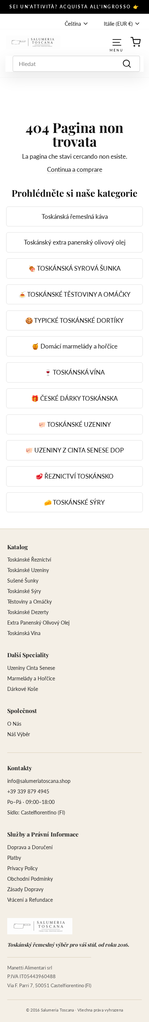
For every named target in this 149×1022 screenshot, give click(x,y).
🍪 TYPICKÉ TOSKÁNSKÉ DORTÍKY (74, 320)
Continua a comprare (74, 169)
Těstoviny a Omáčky (29, 601)
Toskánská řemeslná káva (75, 216)
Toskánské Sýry (24, 591)
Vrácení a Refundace (30, 900)
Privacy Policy (22, 868)
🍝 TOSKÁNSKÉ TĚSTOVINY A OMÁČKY (74, 294)
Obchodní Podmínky (30, 879)
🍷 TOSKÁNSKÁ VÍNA (74, 372)
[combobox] (76, 64)
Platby (14, 858)
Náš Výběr (18, 734)
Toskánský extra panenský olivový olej (74, 242)
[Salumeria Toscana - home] (39, 926)
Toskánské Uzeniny (28, 570)
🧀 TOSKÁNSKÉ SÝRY (74, 502)
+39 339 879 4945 (28, 791)
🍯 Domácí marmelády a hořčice (74, 346)
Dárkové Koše (22, 689)
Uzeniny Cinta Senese (31, 668)
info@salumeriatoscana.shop (39, 781)
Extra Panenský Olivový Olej (38, 623)
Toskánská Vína (24, 633)
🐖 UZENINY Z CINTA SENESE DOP (74, 450)
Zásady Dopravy (25, 889)
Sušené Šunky (22, 580)
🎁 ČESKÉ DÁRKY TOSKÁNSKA (74, 398)
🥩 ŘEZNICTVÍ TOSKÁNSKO (74, 476)
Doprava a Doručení (29, 847)
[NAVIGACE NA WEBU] (117, 42)
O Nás (14, 724)
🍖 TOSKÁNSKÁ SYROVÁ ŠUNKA (74, 268)
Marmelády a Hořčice (31, 678)
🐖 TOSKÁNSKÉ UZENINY (74, 424)
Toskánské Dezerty (27, 612)
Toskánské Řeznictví (29, 559)
